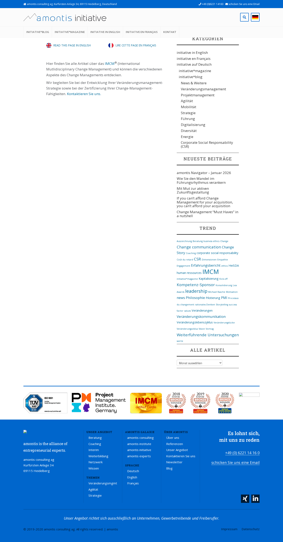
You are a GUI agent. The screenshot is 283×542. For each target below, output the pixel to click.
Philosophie (195, 297)
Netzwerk (95, 462)
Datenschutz (251, 529)
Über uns (172, 438)
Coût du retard (185, 259)
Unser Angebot (177, 450)
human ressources (189, 273)
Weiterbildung (98, 456)
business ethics (211, 241)
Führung (188, 118)
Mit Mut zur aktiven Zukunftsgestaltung (193, 190)
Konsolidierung (224, 285)
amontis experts (139, 456)
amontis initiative (139, 450)
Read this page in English (72, 45)
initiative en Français (142, 32)
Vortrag (210, 328)
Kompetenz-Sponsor (196, 284)
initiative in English (105, 32)
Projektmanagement (197, 95)
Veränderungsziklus (187, 328)
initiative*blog (37, 32)
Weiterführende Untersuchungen (208, 334)
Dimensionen (209, 259)
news (181, 297)
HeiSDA (234, 265)
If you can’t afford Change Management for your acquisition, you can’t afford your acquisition (205, 202)
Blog (169, 468)
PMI (224, 297)
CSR (197, 258)
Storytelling (222, 304)
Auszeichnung (184, 241)
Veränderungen (202, 310)
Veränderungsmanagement (203, 89)
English (132, 477)
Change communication (199, 246)
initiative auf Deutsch (194, 64)
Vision (202, 328)
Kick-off (223, 278)
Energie (187, 136)
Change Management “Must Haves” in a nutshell (207, 213)
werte (180, 341)
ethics (224, 265)
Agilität (187, 100)
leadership (196, 291)
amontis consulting (140, 438)
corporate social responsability (217, 253)
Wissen (93, 468)
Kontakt (169, 32)
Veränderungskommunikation (201, 316)
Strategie (188, 112)
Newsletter (174, 462)
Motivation (232, 291)
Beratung (198, 241)
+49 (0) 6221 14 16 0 (242, 452)
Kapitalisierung (209, 279)
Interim (93, 450)
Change (224, 241)
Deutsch (133, 471)
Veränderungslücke (224, 322)
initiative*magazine (70, 32)
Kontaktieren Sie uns (180, 456)
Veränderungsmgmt (102, 483)
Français (133, 483)
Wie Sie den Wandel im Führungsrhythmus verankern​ (201, 180)
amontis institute (139, 444)
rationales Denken (205, 304)
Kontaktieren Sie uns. (84, 93)
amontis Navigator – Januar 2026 (204, 172)
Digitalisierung (193, 124)
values (187, 310)
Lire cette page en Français (136, 45)
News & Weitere (194, 83)
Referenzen (174, 444)
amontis (112, 529)
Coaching (191, 253)
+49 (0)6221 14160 (212, 4)
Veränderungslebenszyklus (195, 322)
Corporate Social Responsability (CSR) (207, 144)
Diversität (189, 130)
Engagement (183, 265)
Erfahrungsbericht (205, 265)
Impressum (229, 529)
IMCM (110, 63)
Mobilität (188, 106)
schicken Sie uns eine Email (244, 4)
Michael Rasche (216, 291)
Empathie (222, 259)
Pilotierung (213, 298)
